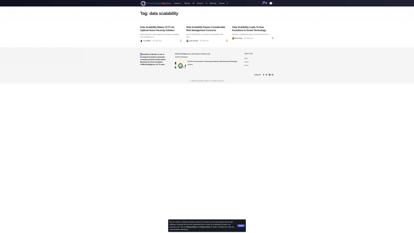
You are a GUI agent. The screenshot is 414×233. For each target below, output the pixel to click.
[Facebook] (264, 74)
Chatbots (190, 64)
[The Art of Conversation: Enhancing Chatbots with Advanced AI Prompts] (180, 64)
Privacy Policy (191, 227)
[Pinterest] (269, 74)
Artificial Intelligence (181, 57)
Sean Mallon (147, 41)
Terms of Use (205, 227)
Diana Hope (238, 38)
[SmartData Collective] (155, 3)
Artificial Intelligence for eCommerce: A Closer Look (192, 54)
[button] (241, 225)
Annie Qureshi (193, 41)
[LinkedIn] (272, 74)
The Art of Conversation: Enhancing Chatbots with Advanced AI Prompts (212, 61)
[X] (266, 74)
